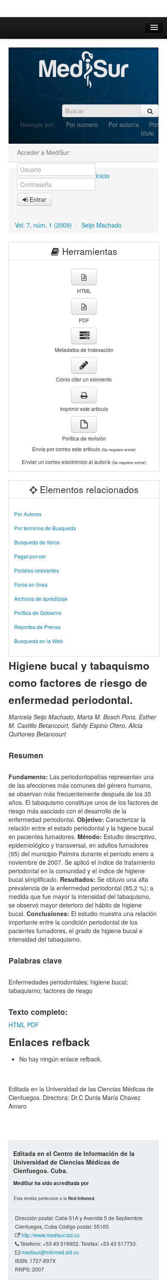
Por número (82, 124)
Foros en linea (31, 584)
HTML (17, 1024)
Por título (149, 128)
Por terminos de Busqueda (45, 528)
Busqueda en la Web (38, 640)
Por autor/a (123, 124)
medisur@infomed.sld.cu (50, 1252)
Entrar (37, 199)
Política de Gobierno (38, 612)
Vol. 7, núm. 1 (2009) (43, 225)
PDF (33, 1024)
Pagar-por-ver (30, 556)
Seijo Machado (101, 225)
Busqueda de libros (37, 542)
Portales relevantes (36, 570)
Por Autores (28, 513)
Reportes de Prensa (37, 626)
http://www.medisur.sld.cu (50, 1235)
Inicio (102, 175)
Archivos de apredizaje (41, 598)
